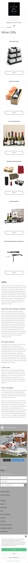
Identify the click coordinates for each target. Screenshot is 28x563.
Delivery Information (5, 514)
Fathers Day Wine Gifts (6, 524)
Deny (14, 553)
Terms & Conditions (5, 494)
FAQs (1, 510)
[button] (26, 536)
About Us (2, 504)
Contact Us (3, 500)
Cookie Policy (9, 560)
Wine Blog (3, 521)
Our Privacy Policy (17, 560)
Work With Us (3, 507)
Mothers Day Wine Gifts (6, 528)
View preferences (14, 557)
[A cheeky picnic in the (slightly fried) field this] (13, 444)
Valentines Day (4, 531)
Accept (14, 549)
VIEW (14, 72)
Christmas (2, 517)
